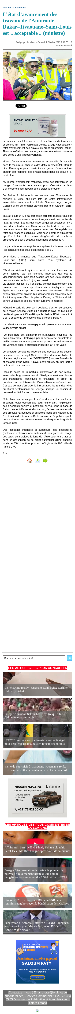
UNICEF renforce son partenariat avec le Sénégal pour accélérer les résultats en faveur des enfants (35, 742)
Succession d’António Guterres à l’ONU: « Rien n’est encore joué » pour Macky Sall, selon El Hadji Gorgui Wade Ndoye (37, 926)
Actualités (20, 7)
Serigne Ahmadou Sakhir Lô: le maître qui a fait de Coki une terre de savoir (36, 715)
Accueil (7, 7)
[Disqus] (37, 512)
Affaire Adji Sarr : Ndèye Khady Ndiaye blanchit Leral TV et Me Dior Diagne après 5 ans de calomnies (37, 849)
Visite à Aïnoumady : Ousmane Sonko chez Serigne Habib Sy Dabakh (36, 689)
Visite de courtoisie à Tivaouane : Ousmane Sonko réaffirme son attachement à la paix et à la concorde (36, 768)
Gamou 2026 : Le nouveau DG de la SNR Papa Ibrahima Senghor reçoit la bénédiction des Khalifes (37, 901)
